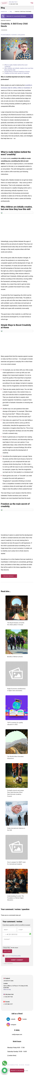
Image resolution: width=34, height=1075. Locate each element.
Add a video (7, 951)
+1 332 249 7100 (13, 4)
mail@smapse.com (17, 1034)
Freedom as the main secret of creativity (16, 73)
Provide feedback (5, 34)
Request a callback (17, 1070)
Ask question (21, 34)
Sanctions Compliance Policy (11, 1064)
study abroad (4, 30)
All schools (21, 1064)
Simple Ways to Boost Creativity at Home (17, 71)
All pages (27, 1064)
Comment (14, 34)
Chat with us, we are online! (4, 1070)
